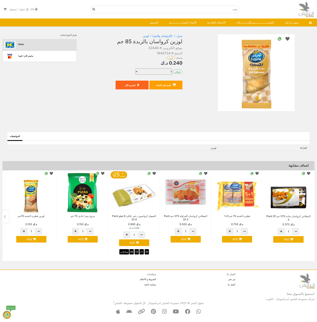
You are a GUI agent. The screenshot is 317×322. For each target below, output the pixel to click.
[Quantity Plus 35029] (23, 231)
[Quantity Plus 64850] (281, 231)
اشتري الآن (130, 85)
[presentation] (311, 216)
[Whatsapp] (198, 311)
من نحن (231, 279)
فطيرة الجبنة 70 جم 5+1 (237, 216)
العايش (118, 303)
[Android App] (129, 311)
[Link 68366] (237, 192)
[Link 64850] (288, 192)
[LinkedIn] (141, 311)
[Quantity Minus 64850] (296, 231)
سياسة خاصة (150, 284)
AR (32, 9)
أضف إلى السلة (163, 85)
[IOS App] (118, 311)
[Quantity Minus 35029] (38, 231)
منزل (179, 36)
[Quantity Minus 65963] (90, 231)
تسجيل (13, 9)
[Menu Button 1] (310, 22)
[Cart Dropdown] (5, 9)
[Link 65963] (83, 192)
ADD (287, 239)
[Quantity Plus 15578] (126, 234)
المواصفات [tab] (15, 136)
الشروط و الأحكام (148, 279)
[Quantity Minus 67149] (193, 231)
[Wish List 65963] (103, 173)
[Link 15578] (134, 192)
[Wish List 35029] (51, 173)
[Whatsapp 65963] (98, 173)
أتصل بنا (231, 284)
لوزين (171, 58)
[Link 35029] (31, 192)
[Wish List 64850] (308, 173)
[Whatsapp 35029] (46, 173)
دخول (22, 9)
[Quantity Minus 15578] (141, 234)
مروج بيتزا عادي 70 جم (83, 216)
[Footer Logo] (307, 280)
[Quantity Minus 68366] (244, 231)
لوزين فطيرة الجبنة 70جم (31, 216)
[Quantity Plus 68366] (229, 231)
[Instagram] (164, 311)
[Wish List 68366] (257, 173)
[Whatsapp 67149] (201, 173)
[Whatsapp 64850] (303, 173)
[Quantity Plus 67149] (178, 231)
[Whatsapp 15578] (149, 173)
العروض (154, 22)
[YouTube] (176, 311)
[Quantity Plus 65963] (75, 231)
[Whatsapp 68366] (252, 173)
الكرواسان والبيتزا (163, 36)
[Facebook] (187, 311)
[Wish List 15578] (154, 173)
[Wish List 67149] (206, 173)
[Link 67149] (186, 192)
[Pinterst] (153, 311)
